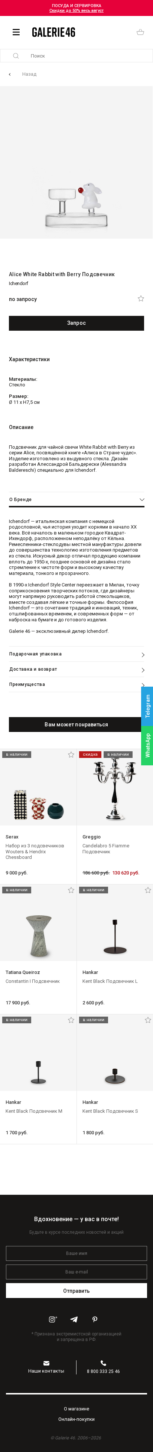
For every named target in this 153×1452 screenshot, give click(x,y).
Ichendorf (18, 283)
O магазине (76, 1409)
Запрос (76, 323)
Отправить (76, 1291)
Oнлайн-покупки (76, 1419)
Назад (29, 74)
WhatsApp (148, 745)
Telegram (148, 706)
